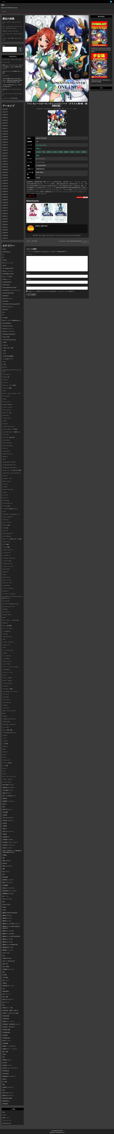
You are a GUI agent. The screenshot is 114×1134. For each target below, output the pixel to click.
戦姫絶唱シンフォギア (8, 879)
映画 (4, 901)
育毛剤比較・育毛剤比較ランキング (11, 1024)
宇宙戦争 (5, 834)
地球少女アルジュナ (7, 809)
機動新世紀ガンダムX (8, 947)
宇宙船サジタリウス (7, 848)
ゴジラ (4, 511)
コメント (29, 254)
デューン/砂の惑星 (7, 625)
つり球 (4, 353)
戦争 (4, 874)
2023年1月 (5, 227)
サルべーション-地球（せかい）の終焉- (12, 539)
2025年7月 (5, 145)
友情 (4, 806)
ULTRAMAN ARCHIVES (9, 334)
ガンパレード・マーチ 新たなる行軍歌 (12, 470)
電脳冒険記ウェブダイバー (9, 1076)
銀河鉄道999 (6, 1073)
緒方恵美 (54, 152)
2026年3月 (5, 123)
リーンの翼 (5, 765)
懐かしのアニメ (6, 871)
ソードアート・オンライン (9, 594)
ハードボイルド (6, 658)
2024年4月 (5, 186)
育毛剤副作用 (6, 1018)
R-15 (4, 312)
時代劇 (4, 907)
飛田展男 (66, 152)
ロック (4, 771)
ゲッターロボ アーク (8, 503)
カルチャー (5, 456)
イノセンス (5, 423)
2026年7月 (5, 112)
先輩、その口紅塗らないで (9, 796)
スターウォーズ (6, 577)
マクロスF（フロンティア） (9, 719)
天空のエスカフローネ (8, 817)
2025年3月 (5, 156)
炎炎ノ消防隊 (6, 966)
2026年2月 (5, 125)
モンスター (5, 752)
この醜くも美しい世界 (8, 348)
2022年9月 (5, 238)
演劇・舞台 (5, 964)
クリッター (5, 484)
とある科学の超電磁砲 (8, 356)
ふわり (4, 361)
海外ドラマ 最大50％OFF (9, 961)
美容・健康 (5, 996)
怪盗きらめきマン (7, 860)
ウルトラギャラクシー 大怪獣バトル (11, 432)
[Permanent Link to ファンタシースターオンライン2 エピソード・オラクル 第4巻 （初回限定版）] (57, 58)
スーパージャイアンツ (8, 588)
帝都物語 (5, 855)
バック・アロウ (6, 664)
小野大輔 (38, 152)
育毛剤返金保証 (6, 1032)
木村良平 (78, 152)
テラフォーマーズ (7, 614)
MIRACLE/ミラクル (8, 298)
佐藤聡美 (48, 152)
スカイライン (6, 572)
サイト (28, 285)
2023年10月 (5, 202)
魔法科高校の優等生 (7, 1098)
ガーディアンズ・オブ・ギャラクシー (12, 473)
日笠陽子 (72, 152)
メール (28, 279)
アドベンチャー (6, 396)
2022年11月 (5, 232)
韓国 (4, 1090)
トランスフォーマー (7, 636)
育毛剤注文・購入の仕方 (8, 1027)
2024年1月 (5, 194)
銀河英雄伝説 (6, 1071)
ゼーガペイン (6, 591)
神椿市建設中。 (6, 991)
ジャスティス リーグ (8, 563)
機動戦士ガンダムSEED (8, 933)
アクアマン (5, 380)
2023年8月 (5, 208)
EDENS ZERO (6, 285)
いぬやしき (5, 345)
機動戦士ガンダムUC (8, 939)
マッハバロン (6, 727)
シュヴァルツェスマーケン (9, 558)
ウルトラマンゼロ (7, 443)
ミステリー (5, 735)
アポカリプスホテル (7, 404)
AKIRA (4, 265)
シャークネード (6, 555)
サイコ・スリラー (7, 522)
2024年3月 (5, 189)
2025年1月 (5, 161)
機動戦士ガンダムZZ (8, 942)
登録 (4, 1112)
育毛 (4, 1005)
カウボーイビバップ (7, 454)
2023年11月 (5, 199)
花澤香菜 (60, 152)
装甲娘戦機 (5, 1043)
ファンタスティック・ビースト (10, 691)
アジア (4, 391)
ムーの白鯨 (5, 743)
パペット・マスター (7, 677)
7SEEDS (5, 260)
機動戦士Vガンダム (7, 915)
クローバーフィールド (8, 489)
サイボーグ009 (6, 525)
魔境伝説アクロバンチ (8, 1095)
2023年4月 (5, 219)
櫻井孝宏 (84, 152)
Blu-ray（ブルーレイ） (8, 271)
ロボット (5, 774)
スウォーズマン (6, 569)
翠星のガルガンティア (8, 999)
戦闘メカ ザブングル (8, 882)
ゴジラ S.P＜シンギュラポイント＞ (11, 514)
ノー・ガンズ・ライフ (8, 650)
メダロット (5, 746)
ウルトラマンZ (6, 440)
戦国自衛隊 (5, 877)
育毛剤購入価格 (6, 1029)
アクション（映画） (7, 388)
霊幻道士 (5, 1079)
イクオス (5, 421)
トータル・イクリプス (8, 642)
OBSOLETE (5, 309)
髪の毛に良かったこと (8, 1092)
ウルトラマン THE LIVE (9, 437)
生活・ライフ (6, 980)
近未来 (4, 1054)
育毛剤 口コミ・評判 (8, 1007)
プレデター (5, 705)
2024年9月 (5, 172)
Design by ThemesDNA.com (57, 1132)
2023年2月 (5, 224)
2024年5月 (5, 183)
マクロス (5, 716)
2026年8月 (5, 109)
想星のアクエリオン (7, 866)
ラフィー (5, 754)
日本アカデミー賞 (7, 899)
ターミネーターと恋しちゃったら (11, 603)
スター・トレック (7, 580)
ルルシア (5, 768)
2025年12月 (5, 131)
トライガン (5, 634)
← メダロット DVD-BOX (31, 241)
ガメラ (4, 459)
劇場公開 (5, 798)
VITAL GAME (6, 337)
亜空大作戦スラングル (8, 784)
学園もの (5, 828)
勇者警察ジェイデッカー (8, 801)
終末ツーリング (6, 994)
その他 (4, 350)
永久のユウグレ (6, 953)
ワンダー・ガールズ (7, 779)
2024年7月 (5, 177)
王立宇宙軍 (5, 977)
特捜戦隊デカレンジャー (8, 969)
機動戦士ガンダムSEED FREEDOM (11, 936)
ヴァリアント (6, 76)
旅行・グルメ (6, 896)
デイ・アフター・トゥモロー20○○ (11, 620)
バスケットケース (7, 661)
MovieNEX (5, 301)
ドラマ (4, 647)
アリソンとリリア (7, 410)
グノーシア (5, 495)
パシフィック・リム (7, 672)
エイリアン (5, 448)
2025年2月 (5, 158)
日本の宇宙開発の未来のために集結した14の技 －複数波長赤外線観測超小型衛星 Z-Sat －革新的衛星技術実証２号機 (13, 80)
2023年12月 (5, 197)
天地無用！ (5, 815)
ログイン (5, 1115)
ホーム (4, 1)
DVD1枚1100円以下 (7, 282)
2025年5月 (5, 150)
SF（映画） (5, 317)
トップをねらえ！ (7, 631)
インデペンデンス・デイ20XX (10, 429)
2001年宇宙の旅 (6, 252)
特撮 (4, 972)
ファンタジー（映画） (8, 689)
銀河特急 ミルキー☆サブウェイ (10, 1068)
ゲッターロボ (6, 500)
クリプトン (5, 487)
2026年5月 (5, 117)
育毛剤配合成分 (6, 1038)
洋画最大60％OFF (7, 958)
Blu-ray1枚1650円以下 (8, 268)
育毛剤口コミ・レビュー (8, 1021)
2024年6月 (5, 180)
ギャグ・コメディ (7, 481)
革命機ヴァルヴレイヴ (8, 1087)
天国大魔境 (5, 812)
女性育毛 (5, 823)
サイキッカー (6, 519)
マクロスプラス (6, 721)
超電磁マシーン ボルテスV (9, 1046)
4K (3, 257)
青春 (4, 1084)
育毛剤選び (5, 1035)
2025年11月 (5, 134)
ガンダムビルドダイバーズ (9, 465)
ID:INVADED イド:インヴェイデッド (11, 290)
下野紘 (43, 152)
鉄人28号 (5, 1062)
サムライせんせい (7, 536)
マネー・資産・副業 (7, 730)
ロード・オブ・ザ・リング (9, 776)
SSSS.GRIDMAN (7, 323)
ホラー (4, 713)
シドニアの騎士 (6, 547)
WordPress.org (7, 1123)
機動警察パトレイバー (8, 950)
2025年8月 (5, 142)
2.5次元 (4, 249)
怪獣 (4, 858)
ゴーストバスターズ (7, 517)
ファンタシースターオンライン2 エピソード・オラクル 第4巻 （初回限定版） (57, 104)
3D (3, 254)
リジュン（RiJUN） (8, 763)
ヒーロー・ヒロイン (7, 680)
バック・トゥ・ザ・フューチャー (11, 667)
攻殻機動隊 (5, 885)
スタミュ (5, 574)
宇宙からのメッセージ (8, 831)
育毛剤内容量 (6, 1016)
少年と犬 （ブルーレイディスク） (11, 31)
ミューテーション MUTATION (10, 98)
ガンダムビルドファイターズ (10, 467)
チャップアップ (6, 612)
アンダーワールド (7, 418)
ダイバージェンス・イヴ (8, 606)
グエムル (5, 492)
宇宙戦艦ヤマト (6, 837)
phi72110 (40, 108)
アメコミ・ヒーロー (7, 407)
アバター (5, 399)
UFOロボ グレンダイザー (9, 331)
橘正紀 (37, 155)
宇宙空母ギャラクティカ (8, 845)
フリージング (6, 694)
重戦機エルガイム (7, 1060)
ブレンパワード (6, 699)
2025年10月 (5, 136)
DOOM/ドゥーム (7, 279)
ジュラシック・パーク (8, 566)
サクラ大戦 (5, 528)
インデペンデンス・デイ (8, 426)
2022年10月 (5, 235)
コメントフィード (7, 1120)
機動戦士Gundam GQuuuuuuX (10, 912)
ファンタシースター (7, 683)
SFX (2, 5)
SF (3, 315)
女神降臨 (5, 826)
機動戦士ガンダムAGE (8, 931)
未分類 (4, 910)
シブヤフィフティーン (8, 550)
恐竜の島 (5, 863)
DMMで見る (31, 195)
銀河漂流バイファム (7, 1065)
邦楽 (4, 1057)
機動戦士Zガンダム (7, 918)
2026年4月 (5, 120)
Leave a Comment (57, 108)
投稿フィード (6, 1117)
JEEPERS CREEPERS (8, 293)
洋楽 (4, 955)
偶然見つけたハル (7, 793)
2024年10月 (5, 169)
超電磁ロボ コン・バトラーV (10, 1049)
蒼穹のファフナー (7, 1040)
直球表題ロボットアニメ (8, 985)
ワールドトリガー (7, 782)
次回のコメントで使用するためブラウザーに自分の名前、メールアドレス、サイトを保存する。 (51, 291)
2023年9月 (5, 205)
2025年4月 (5, 153)
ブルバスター (6, 697)
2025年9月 (5, 139)
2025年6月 (5, 147)
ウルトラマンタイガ (7, 445)
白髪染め (5, 983)
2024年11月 (5, 167)
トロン (4, 639)
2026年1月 (5, 128)
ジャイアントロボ (7, 561)
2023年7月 (5, 210)
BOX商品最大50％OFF (8, 274)
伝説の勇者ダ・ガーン (8, 790)
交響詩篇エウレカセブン (8, 787)
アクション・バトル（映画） (10, 385)
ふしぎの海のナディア (8, 359)
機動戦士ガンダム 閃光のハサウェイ (11, 923)
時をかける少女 (6, 904)
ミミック (5, 738)
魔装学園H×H (6, 1101)
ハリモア (5, 653)
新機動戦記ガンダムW (8, 893)
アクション (5, 382)
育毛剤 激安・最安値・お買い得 (10, 1010)
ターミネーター (6, 62)
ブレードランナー (7, 702)
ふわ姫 (4, 364)
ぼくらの (5, 367)
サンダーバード (6, 541)
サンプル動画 (6, 544)
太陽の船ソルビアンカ (8, 820)
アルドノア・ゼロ (7, 412)
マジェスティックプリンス (9, 724)
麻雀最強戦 (5, 1103)
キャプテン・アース (7, 478)
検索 (4, 46)
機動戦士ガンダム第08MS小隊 (10, 944)
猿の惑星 (5, 975)
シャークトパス (6, 552)
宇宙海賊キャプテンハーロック (10, 842)
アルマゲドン (6, 415)
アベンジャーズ (6, 401)
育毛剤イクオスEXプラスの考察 (10, 1013)
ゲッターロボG (6, 506)
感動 (4, 869)
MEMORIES (6, 296)
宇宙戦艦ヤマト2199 (7, 839)
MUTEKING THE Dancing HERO (11, 304)
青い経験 (5, 1081)
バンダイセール (6, 669)
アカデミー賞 (6, 377)
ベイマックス (6, 708)
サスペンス (5, 530)
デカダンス (5, 623)
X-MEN (5, 342)
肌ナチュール (6, 1002)
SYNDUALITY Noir (8, 326)
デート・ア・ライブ (7, 628)
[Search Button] (111, 2)
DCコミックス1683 (7, 276)
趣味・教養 (5, 1051)
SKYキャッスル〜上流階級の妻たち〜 (12, 320)
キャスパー (5, 476)
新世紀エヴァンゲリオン (8, 888)
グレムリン (5, 497)
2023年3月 (5, 221)
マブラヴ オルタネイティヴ (9, 732)
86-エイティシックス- (8, 263)
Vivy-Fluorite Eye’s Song (9, 339)
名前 (28, 273)
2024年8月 (5, 175)
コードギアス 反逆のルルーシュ (10, 508)
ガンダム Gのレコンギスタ (9, 462)
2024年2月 (5, 191)
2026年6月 (5, 114)
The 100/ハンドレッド (8, 328)
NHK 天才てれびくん (8, 306)
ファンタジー (6, 686)
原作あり (5, 804)
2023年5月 (5, 216)
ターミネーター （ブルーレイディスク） (12, 59)
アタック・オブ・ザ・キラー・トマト (12, 393)
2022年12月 (5, 230)
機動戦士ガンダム (7, 921)
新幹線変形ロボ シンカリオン (10, 891)
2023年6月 (5, 213)
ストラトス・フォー (7, 582)
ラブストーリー (6, 760)
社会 (4, 988)
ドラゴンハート (6, 645)
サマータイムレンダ (7, 533)
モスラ (4, 749)
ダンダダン (5, 609)
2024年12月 (5, 164)
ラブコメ (5, 757)
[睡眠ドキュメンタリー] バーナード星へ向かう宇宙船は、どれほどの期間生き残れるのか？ (13, 66)
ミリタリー (5, 741)
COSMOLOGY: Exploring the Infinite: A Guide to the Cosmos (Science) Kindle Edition (101, 49)
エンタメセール (6, 451)
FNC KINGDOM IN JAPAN (9, 287)
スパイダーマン (6, 585)
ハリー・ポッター (7, 656)
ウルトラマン (6, 434)
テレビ (4, 617)
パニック (5, 675)
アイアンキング (6, 374)
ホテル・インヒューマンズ (9, 710)
